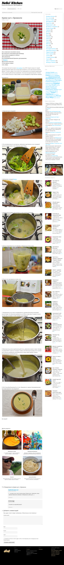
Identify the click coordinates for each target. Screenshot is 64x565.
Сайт (5, 534)
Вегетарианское (50, 21)
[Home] (7, 550)
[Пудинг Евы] (48, 194)
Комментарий (6, 515)
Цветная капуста (56, 94)
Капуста (53, 80)
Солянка (48, 108)
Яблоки (58, 96)
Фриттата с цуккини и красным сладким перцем (57, 258)
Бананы (52, 73)
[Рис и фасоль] (48, 294)
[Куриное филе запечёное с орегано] (48, 227)
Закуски (48, 38)
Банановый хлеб (56, 313)
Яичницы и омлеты (51, 62)
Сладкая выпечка (50, 57)
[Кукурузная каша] (48, 239)
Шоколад (53, 96)
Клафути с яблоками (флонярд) (55, 303)
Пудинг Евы (55, 192)
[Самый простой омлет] (48, 382)
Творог (53, 92)
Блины (48, 75)
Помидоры (54, 88)
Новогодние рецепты (51, 50)
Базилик (56, 72)
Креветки (53, 81)
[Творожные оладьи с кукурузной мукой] (48, 282)
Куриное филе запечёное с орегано (56, 227)
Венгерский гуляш (36, 12)
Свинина (55, 89)
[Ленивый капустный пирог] (48, 393)
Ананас (52, 72)
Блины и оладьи (50, 19)
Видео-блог (49, 23)
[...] (57, 188)
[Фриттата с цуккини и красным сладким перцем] (48, 259)
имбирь (55, 97)
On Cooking (19, 68)
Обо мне (20, 8)
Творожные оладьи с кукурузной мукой (57, 281)
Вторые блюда (49, 28)
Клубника (48, 81)
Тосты (57, 92)
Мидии (50, 85)
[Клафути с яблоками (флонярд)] (48, 304)
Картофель (58, 80)
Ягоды (47, 97)
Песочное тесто (53, 86)
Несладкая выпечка (51, 48)
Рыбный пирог (55, 155)
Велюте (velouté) (8, 12)
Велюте (5, 60)
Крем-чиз (58, 81)
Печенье (48, 88)
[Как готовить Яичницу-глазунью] (48, 370)
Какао (50, 80)
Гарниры (48, 30)
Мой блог (48, 43)
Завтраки (48, 36)
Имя (5, 526)
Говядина (56, 75)
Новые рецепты (12, 8)
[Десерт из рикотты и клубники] (48, 349)
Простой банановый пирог (55, 111)
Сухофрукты (48, 92)
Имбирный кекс (58, 137)
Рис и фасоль (56, 291)
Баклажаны (48, 73)
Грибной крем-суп (13, 490)
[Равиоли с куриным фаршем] (48, 326)
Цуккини (48, 96)
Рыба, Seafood (49, 54)
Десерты (48, 31)
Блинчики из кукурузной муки (55, 122)
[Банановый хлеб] (48, 316)
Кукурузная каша (56, 236)
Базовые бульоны (50, 16)
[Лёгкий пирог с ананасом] (48, 205)
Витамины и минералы (51, 26)
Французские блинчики (50, 152)
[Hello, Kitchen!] (32, 4)
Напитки (48, 47)
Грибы (47, 77)
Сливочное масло (53, 91)
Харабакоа (49, 94)
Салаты (48, 55)
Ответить (10, 497)
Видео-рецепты (50, 25)
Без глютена (49, 18)
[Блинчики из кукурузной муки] (48, 216)
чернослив (58, 97)
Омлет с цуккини (56, 270)
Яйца (51, 97)
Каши (47, 40)
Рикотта (48, 89)
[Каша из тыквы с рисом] (48, 359)
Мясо (47, 45)
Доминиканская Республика (53, 78)
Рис (52, 89)
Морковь (58, 85)
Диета (47, 35)
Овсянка (48, 86)
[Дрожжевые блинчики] (48, 249)
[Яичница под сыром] (48, 337)
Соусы (47, 59)
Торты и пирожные (50, 60)
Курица (48, 42)
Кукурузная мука (49, 83)
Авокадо (48, 72)
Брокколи (52, 75)
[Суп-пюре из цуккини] (48, 183)
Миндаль (54, 85)
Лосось (47, 85)
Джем (47, 33)
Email (5, 530)
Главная (4, 8)
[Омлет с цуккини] (48, 272)
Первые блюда (5, 19)
